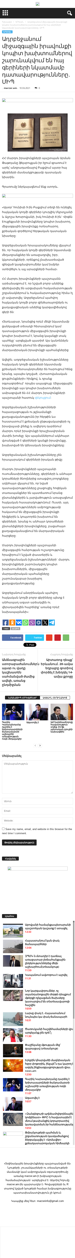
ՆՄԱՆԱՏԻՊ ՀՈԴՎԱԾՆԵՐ (22, 697)
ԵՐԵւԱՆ (7, 32)
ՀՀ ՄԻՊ (15, 628)
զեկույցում (43, 397)
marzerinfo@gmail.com (50, 1200)
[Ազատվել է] (37, 712)
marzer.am (10, 87)
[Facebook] (37, 1208)
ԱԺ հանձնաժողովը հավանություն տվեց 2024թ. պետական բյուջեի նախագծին (62, 727)
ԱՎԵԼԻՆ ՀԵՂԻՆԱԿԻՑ (55, 697)
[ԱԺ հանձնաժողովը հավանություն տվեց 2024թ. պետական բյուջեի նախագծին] (62, 712)
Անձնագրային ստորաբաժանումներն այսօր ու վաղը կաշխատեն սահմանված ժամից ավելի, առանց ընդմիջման (20, 672)
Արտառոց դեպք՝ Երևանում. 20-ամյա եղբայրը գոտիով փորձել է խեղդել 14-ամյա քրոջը (57, 668)
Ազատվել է (32, 722)
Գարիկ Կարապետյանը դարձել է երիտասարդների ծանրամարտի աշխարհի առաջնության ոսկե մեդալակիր (12, 730)
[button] (68, 13)
